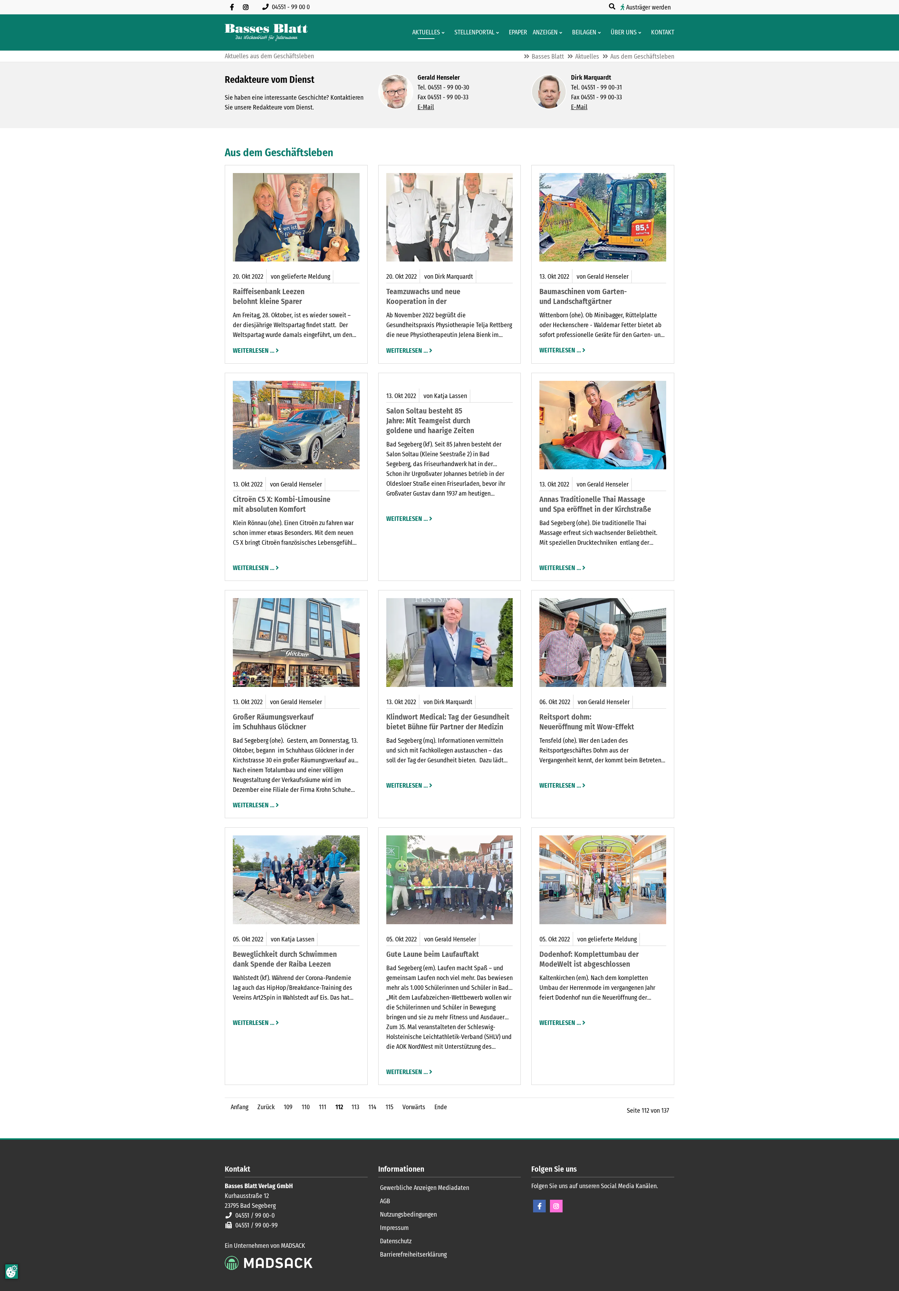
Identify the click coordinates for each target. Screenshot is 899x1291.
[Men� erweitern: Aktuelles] (444, 32)
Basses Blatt (548, 56)
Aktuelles (587, 56)
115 (389, 1107)
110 (306, 1107)
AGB (385, 1201)
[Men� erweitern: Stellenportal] (498, 32)
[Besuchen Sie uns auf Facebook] (232, 7)
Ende (440, 1107)
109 (288, 1107)
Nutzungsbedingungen (408, 1214)
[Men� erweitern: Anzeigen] (562, 32)
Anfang (239, 1107)
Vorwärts (413, 1107)
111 (322, 1107)
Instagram (556, 1206)
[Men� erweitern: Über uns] (641, 32)
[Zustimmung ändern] (11, 1271)
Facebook (539, 1206)
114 (372, 1107)
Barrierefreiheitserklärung (413, 1254)
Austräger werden (648, 7)
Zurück (266, 1107)
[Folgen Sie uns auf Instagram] (246, 7)
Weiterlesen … (253, 350)
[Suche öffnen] (613, 6)
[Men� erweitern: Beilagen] (600, 32)
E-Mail (426, 107)
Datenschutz (396, 1241)
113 (355, 1107)
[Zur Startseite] (266, 32)
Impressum (394, 1228)
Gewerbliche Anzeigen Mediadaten (424, 1188)
